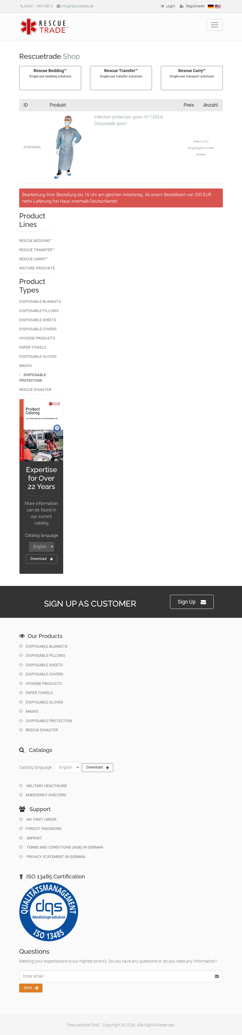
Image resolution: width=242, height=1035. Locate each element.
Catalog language (41, 535)
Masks (25, 365)
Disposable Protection (49, 721)
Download (38, 559)
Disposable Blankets (40, 301)
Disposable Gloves (38, 356)
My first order (41, 819)
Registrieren (195, 6)
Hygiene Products (37, 338)
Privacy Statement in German (55, 856)
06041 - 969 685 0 (38, 6)
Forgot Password (44, 828)
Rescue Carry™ (33, 259)
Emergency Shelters (46, 795)
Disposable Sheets (37, 320)
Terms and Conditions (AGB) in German (64, 847)
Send (28, 988)
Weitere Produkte (37, 268)
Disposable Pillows (39, 310)
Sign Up (187, 602)
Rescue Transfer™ (37, 250)
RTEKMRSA (32, 147)
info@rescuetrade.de (77, 6)
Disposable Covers (38, 329)
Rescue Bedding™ (35, 240)
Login (170, 6)
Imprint (34, 838)
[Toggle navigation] (214, 25)
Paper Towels (32, 347)
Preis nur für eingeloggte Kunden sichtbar (201, 148)
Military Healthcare (46, 786)
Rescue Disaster (35, 389)
